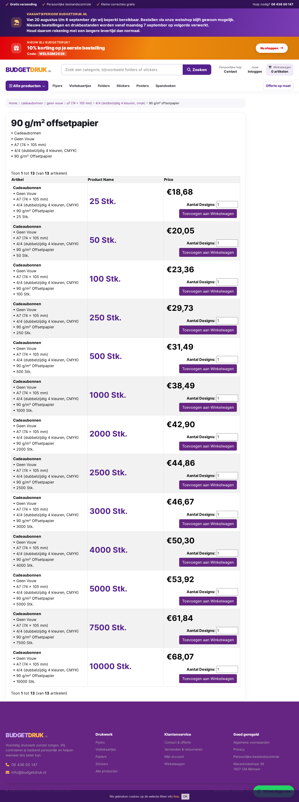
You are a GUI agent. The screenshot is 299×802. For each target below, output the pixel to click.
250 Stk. (105, 317)
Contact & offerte (177, 742)
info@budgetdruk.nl (28, 772)
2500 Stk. (108, 472)
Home (13, 103)
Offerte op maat (278, 86)
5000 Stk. (108, 588)
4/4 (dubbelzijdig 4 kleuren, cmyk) (120, 103)
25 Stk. (102, 201)
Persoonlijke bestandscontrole (256, 757)
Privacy (239, 749)
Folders (104, 86)
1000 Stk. (107, 395)
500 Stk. (105, 356)
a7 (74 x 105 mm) (79, 103)
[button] (289, 779)
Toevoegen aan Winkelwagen (208, 213)
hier (176, 796)
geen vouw (55, 103)
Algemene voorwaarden (251, 742)
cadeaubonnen (32, 103)
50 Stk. (103, 240)
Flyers (57, 86)
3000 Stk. (108, 511)
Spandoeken (166, 86)
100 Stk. (105, 278)
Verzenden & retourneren (183, 749)
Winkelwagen (174, 764)
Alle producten (26, 85)
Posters (142, 86)
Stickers (123, 86)
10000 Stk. (110, 666)
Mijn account (174, 757)
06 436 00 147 (23, 764)
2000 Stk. (108, 433)
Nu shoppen (269, 48)
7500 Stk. (108, 627)
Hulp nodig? (273, 4)
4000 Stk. (108, 550)
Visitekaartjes (80, 86)
